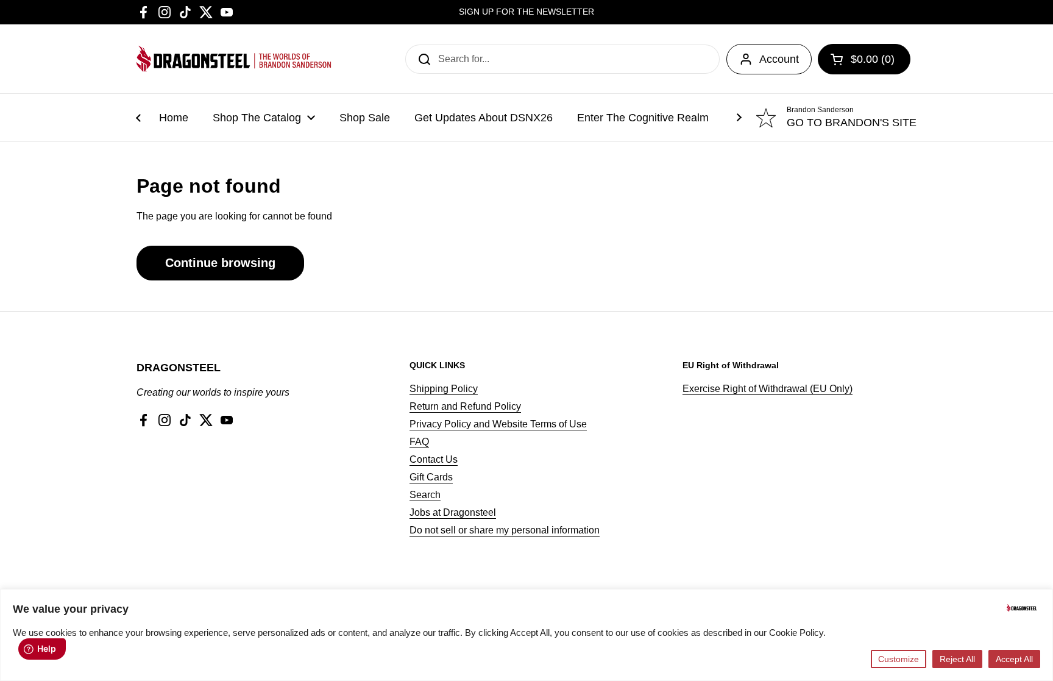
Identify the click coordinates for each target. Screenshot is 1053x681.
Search (425, 495)
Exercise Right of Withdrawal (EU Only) (767, 388)
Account (779, 59)
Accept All (1014, 659)
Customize (898, 659)
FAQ (419, 442)
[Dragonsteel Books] (234, 59)
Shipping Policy (444, 388)
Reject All (957, 659)
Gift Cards (431, 477)
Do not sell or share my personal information (505, 530)
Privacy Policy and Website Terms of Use (498, 424)
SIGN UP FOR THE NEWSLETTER (526, 11)
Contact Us (434, 459)
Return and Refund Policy (465, 406)
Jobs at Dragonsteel (453, 512)
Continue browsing (220, 262)
